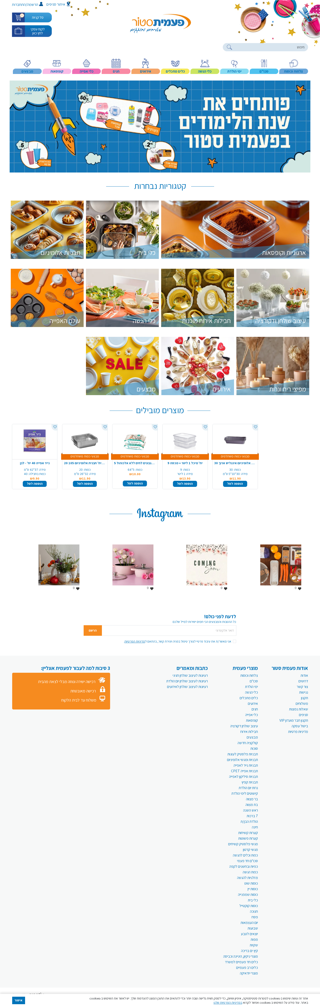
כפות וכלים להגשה (245, 855)
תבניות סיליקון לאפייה (243, 776)
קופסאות (252, 720)
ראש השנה (250, 810)
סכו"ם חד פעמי (247, 860)
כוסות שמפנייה (248, 894)
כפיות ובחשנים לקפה (243, 866)
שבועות (253, 928)
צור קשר (302, 686)
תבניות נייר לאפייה (246, 765)
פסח (255, 917)
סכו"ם (254, 681)
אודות (304, 675)
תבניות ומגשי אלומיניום (242, 759)
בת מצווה (252, 804)
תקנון (304, 697)
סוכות (254, 748)
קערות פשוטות (248, 838)
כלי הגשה (251, 692)
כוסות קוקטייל (248, 905)
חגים (255, 709)
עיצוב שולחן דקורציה (244, 726)
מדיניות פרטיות (298, 731)
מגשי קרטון (250, 849)
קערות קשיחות (248, 832)
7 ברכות (252, 815)
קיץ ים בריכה (249, 950)
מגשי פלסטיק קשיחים (243, 844)
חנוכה (254, 911)
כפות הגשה (250, 872)
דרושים (303, 681)
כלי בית (253, 900)
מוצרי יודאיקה (249, 973)
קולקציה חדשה (248, 742)
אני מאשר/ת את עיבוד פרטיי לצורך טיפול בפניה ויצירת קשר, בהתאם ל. (177, 641)
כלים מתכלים (249, 697)
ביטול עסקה (300, 726)
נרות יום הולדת (248, 787)
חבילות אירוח (249, 731)
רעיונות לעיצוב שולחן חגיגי (190, 675)
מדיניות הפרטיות (134, 641)
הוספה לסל (35, 483)
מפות (254, 939)
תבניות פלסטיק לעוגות (242, 754)
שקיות (254, 945)
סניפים (303, 714)
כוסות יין (253, 888)
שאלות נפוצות (298, 709)
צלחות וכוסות (249, 675)
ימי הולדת (251, 686)
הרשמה (32, 4)
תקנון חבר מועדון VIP (293, 720)
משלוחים (302, 703)
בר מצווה (252, 799)
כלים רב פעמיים (247, 967)
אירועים (253, 703)
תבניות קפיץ (250, 782)
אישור (18, 1000)
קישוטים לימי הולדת (244, 793)
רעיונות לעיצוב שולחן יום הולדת (187, 681)
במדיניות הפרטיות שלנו (228, 1002)
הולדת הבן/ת (249, 821)
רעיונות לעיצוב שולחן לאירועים (187, 686)
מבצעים (252, 737)
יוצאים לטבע (249, 933)
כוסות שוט (251, 883)
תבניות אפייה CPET (244, 770)
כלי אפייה (251, 714)
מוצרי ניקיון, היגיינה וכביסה (240, 956)
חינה (255, 827)
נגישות (303, 692)
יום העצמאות (249, 922)
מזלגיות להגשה (247, 877)
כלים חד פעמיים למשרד (241, 961)
